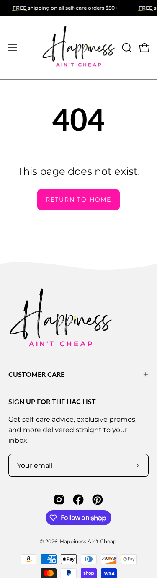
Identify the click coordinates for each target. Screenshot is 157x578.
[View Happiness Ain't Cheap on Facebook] (78, 499)
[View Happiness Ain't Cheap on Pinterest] (97, 499)
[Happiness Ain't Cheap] (78, 48)
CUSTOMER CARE (36, 374)
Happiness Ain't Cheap (88, 541)
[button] (126, 48)
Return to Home (78, 199)
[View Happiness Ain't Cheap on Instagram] (59, 499)
